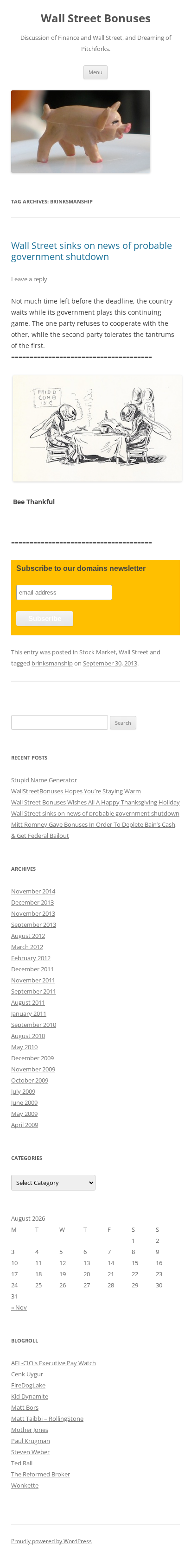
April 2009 (24, 1125)
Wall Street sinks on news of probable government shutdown (91, 251)
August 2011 (28, 1002)
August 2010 (28, 1036)
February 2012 (31, 958)
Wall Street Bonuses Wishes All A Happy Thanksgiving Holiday (95, 802)
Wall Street (133, 652)
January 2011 (28, 1013)
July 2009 (23, 1091)
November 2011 (33, 980)
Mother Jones (29, 1429)
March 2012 (27, 947)
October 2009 (29, 1080)
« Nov (19, 1307)
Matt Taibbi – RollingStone (47, 1418)
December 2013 (32, 902)
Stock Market (97, 652)
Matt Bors (24, 1407)
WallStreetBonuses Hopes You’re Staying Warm (76, 791)
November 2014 (33, 891)
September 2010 (33, 1024)
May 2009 (24, 1113)
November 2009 (33, 1069)
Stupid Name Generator (44, 780)
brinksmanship (52, 663)
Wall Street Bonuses (96, 18)
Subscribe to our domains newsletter (81, 568)
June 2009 (24, 1102)
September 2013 (33, 924)
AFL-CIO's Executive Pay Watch (53, 1363)
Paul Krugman (30, 1441)
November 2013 (33, 913)
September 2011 (33, 991)
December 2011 (32, 969)
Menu (95, 72)
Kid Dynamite (29, 1396)
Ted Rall (21, 1463)
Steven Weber (30, 1452)
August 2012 (28, 935)
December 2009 (32, 1058)
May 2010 (24, 1047)
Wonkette (24, 1485)
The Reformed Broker (40, 1474)
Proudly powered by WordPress (51, 1541)
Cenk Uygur (27, 1374)
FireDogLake (28, 1385)
